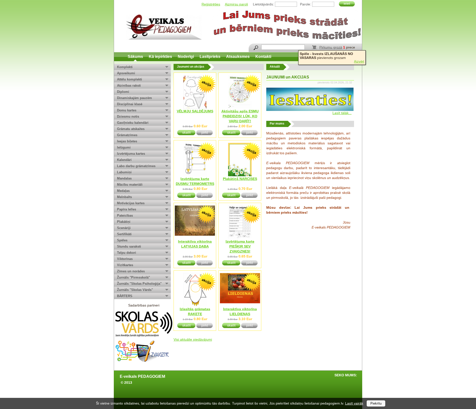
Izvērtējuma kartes (131, 153)
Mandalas (124, 178)
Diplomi (123, 92)
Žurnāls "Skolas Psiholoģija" (139, 283)
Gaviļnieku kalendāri (133, 123)
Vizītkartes (125, 265)
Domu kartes (126, 110)
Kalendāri (124, 160)
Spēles (122, 240)
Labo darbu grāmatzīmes (136, 166)
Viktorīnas (125, 259)
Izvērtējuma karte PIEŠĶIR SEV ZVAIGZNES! (240, 246)
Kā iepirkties (160, 56)
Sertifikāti (124, 234)
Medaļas (123, 191)
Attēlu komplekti (129, 79)
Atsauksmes (238, 56)
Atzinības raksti (129, 85)
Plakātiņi (123, 222)
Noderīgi (186, 56)
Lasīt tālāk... (342, 113)
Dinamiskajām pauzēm (134, 98)
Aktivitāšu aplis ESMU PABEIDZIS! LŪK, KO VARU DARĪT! (240, 116)
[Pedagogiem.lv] (164, 27)
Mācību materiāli (130, 184)
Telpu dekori (126, 253)
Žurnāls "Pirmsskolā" (133, 277)
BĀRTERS (124, 296)
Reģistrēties (211, 4)
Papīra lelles (126, 209)
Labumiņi (124, 172)
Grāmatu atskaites (131, 129)
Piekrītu (376, 403)
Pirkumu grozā (330, 47)
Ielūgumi (124, 147)
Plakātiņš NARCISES (240, 179)
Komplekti (125, 67)
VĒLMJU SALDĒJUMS (195, 111)
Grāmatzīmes (127, 135)
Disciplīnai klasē (129, 104)
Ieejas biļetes (127, 141)
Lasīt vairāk (354, 403)
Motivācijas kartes (131, 203)
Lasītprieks (210, 56)
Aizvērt (359, 61)
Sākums (135, 56)
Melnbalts (124, 197)
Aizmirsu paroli (236, 4)
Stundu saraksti (129, 246)
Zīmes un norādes (131, 271)
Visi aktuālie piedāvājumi (193, 339)
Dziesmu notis (128, 116)
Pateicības (125, 215)
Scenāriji (124, 228)
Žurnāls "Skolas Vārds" (135, 290)
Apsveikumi (126, 73)
